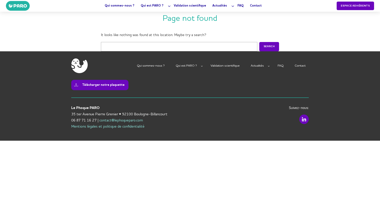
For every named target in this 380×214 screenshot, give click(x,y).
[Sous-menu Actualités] (232, 5)
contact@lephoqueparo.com (121, 120)
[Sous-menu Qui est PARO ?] (169, 5)
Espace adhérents (355, 6)
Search (269, 46)
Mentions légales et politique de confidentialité (107, 126)
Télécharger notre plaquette (103, 85)
